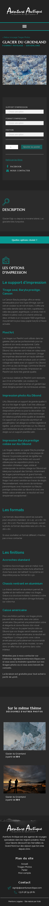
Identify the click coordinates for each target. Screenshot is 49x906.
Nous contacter (20, 170)
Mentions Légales (15, 901)
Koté (39, 901)
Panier (25, 870)
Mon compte (24, 873)
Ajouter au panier (31, 147)
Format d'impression (16, 119)
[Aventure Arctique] (25, 11)
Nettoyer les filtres (14, 160)
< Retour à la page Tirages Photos (16, 37)
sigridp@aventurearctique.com (27, 887)
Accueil (24, 864)
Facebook (15, 166)
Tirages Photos (24, 867)
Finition (10, 130)
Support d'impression (17, 107)
